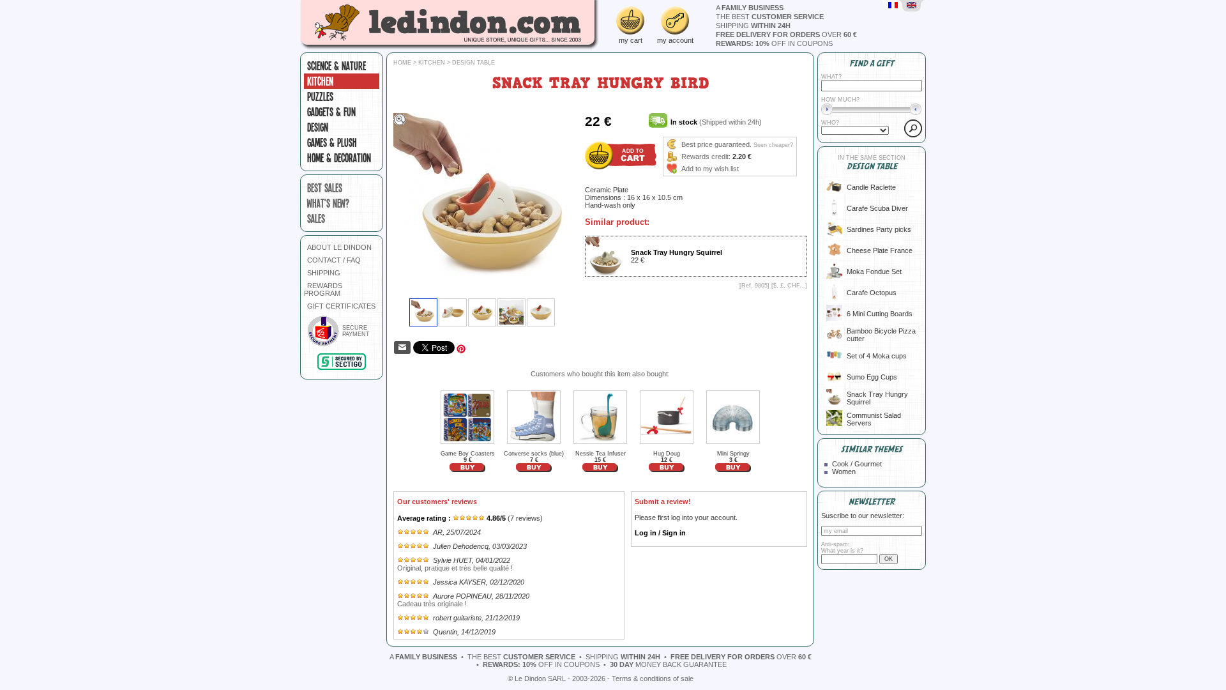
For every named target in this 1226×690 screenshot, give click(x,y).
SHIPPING (323, 273)
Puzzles (320, 96)
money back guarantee (668, 664)
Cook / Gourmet (857, 464)
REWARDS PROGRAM (323, 289)
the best (770, 16)
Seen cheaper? (773, 145)
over (786, 34)
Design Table (473, 62)
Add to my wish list (710, 168)
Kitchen (320, 81)
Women (844, 471)
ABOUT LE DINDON (339, 247)
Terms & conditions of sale (652, 678)
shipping (753, 25)
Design (317, 127)
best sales (324, 187)
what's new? (328, 203)
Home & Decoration (339, 157)
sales (316, 218)
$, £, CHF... (789, 285)
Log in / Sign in (660, 533)
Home (402, 62)
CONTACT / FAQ (334, 260)
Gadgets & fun (331, 111)
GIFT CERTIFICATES (341, 306)
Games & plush (332, 142)
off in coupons (774, 43)
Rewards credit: (705, 156)
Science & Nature (336, 65)
